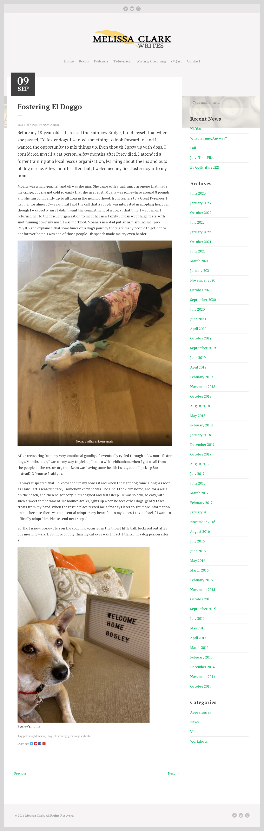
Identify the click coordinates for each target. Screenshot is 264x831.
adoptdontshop (37, 736)
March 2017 (199, 493)
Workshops (199, 741)
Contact (193, 61)
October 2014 (200, 686)
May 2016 (197, 560)
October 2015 (200, 599)
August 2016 (200, 531)
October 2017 (200, 454)
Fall (193, 148)
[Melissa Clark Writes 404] (132, 48)
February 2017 (201, 502)
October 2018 (200, 396)
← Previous (18, 773)
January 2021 (200, 270)
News (33, 125)
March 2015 (199, 647)
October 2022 (200, 212)
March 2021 (199, 260)
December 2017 (202, 444)
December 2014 (202, 666)
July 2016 (197, 541)
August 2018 (200, 406)
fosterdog (61, 736)
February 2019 (201, 376)
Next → (173, 773)
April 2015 (198, 637)
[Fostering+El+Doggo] (31, 744)
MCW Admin (50, 125)
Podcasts (101, 61)
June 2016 (198, 550)
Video (194, 731)
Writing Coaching (151, 61)
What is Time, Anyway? (208, 138)
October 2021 (200, 241)
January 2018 (200, 434)
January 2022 (200, 232)
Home (69, 61)
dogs (51, 736)
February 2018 (201, 425)
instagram (132, 8)
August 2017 (200, 463)
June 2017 (198, 483)
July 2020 (197, 309)
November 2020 (202, 280)
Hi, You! (196, 128)
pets (70, 736)
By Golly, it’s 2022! (204, 167)
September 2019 (203, 347)
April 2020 (198, 328)
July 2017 (197, 473)
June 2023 (198, 193)
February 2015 (201, 657)
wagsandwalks (82, 736)
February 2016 (201, 579)
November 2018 (202, 386)
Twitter (125, 8)
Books (84, 61)
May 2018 (197, 415)
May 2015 (197, 628)
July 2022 (197, 222)
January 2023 (200, 203)
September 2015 (203, 608)
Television (122, 61)
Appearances (200, 712)
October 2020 (200, 290)
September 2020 (203, 299)
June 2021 (198, 251)
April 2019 (198, 367)
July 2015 (197, 618)
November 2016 (202, 521)
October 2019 (200, 338)
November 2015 (202, 589)
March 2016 (199, 570)
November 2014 (202, 676)
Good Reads (138, 8)
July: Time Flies (202, 157)
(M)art (176, 61)
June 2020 (198, 319)
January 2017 (200, 512)
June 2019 (198, 357)
